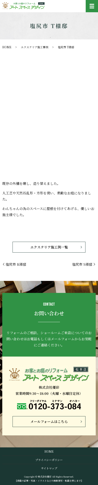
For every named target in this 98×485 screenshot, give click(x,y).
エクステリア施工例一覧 (49, 247)
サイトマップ (49, 468)
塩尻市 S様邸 (82, 264)
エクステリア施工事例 (34, 47)
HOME (6, 47)
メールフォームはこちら (49, 421)
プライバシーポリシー (49, 460)
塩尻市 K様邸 (16, 264)
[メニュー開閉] (92, 6)
